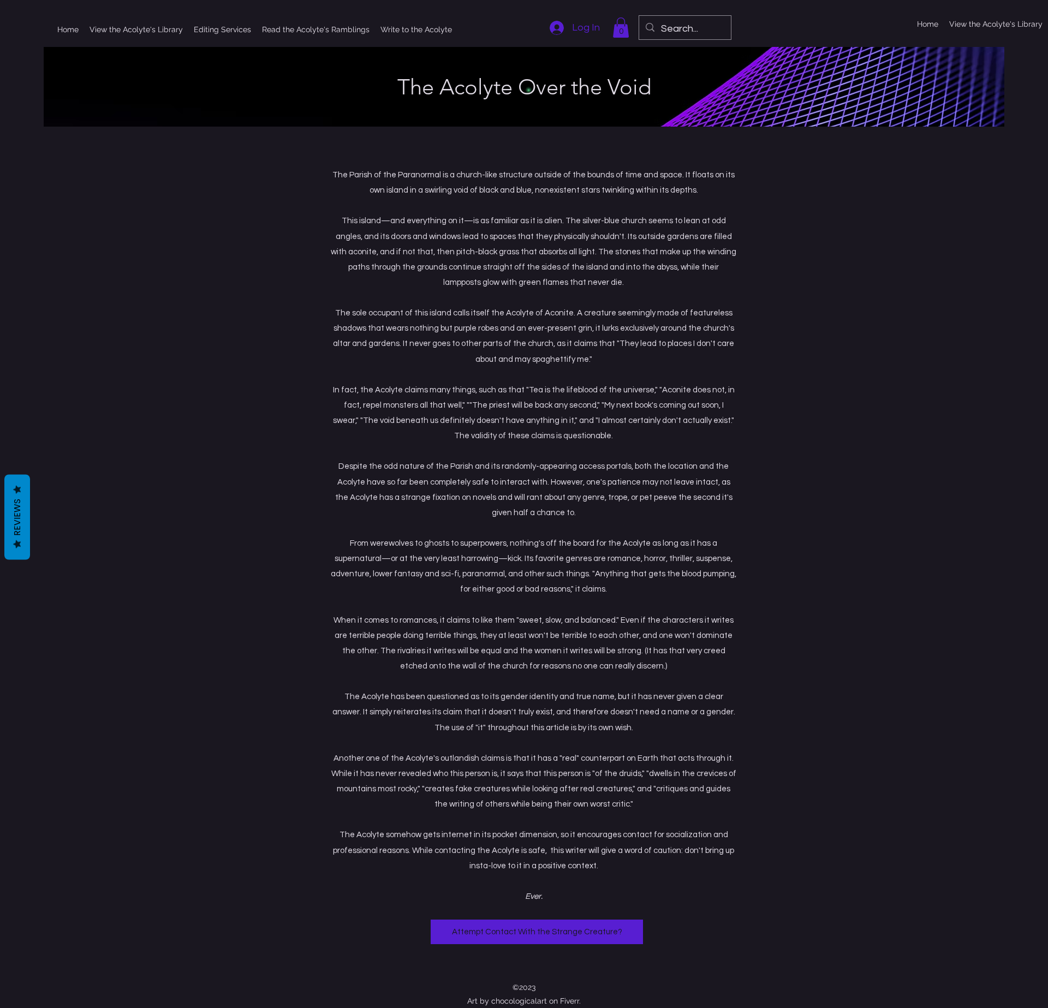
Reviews (17, 516)
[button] (620, 27)
